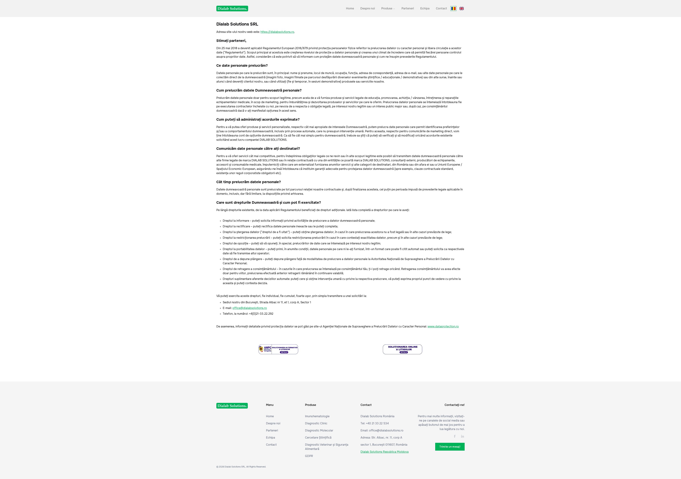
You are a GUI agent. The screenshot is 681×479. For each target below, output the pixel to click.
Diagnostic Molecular (319, 430)
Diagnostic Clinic (316, 423)
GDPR (309, 456)
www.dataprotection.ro (443, 326)
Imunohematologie (317, 416)
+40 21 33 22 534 (377, 423)
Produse (386, 8)
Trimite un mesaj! (449, 446)
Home (350, 8)
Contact (441, 8)
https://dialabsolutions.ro (277, 32)
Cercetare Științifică (318, 437)
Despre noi (367, 8)
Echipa (425, 8)
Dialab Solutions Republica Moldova (385, 452)
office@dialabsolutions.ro (249, 308)
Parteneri (408, 8)
